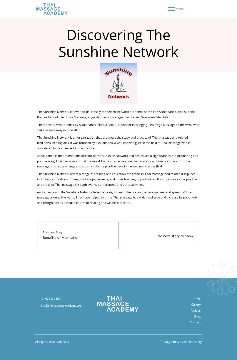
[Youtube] (118, 319)
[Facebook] (108, 319)
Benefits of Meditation (61, 237)
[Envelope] (138, 319)
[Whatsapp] (128, 319)
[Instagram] (98, 319)
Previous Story (53, 232)
